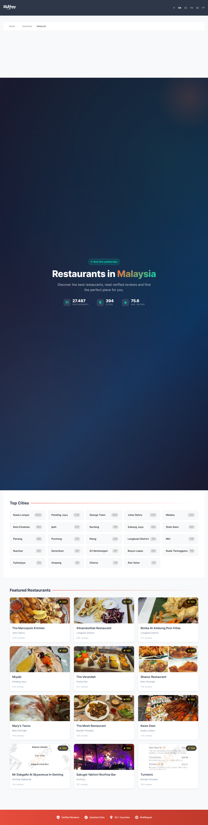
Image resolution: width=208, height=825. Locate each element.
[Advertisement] (104, 55)
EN (179, 8)
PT (203, 8)
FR (191, 8)
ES (185, 8)
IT (174, 8)
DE (197, 8)
